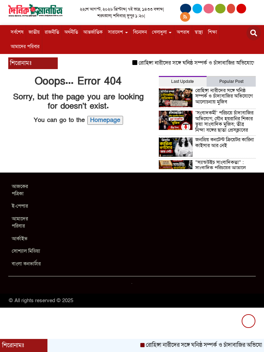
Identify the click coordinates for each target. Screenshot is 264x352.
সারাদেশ (116, 32)
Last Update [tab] (182, 81)
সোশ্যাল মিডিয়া (26, 251)
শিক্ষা (212, 32)
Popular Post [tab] (231, 81)
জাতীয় (34, 32)
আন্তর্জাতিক (93, 32)
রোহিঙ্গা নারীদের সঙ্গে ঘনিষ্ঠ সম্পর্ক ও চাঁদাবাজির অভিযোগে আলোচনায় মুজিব (224, 96)
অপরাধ (183, 32)
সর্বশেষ (17, 32)
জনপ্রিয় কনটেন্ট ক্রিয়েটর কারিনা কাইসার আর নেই (224, 142)
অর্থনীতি (71, 32)
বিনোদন (140, 32)
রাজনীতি (52, 32)
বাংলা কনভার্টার (26, 263)
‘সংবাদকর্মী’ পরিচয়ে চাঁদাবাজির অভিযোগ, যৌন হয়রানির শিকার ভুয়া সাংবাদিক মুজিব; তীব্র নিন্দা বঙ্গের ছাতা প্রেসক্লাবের (224, 121)
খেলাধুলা (160, 32)
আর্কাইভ (20, 238)
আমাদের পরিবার (25, 46)
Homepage (105, 120)
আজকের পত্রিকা (20, 190)
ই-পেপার (20, 205)
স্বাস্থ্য (199, 32)
